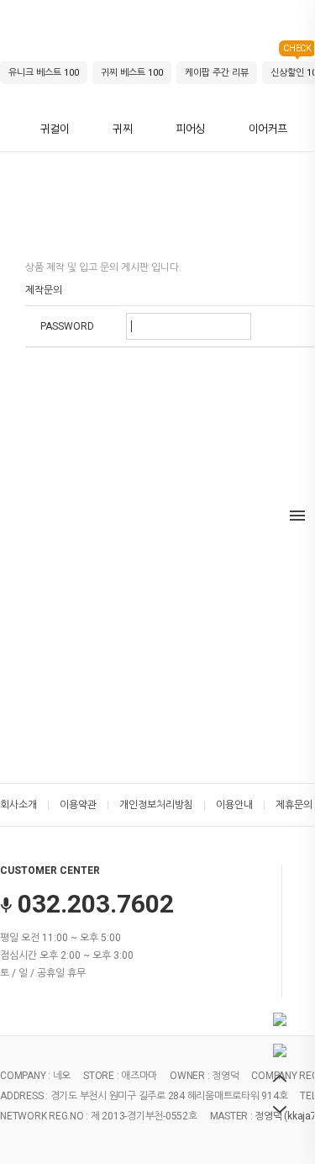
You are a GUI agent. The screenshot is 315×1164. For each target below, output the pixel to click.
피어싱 (190, 129)
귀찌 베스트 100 (132, 72)
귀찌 (122, 129)
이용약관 (78, 805)
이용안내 (234, 805)
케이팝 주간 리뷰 (217, 72)
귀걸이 (55, 129)
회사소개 (18, 805)
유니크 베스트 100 (43, 72)
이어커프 (268, 129)
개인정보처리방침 (156, 805)
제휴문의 (294, 805)
